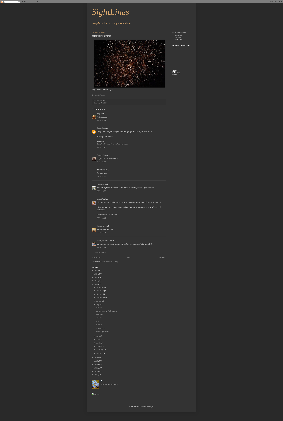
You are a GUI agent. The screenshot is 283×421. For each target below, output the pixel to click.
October (100, 294)
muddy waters (101, 328)
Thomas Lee (101, 226)
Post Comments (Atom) (109, 262)
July (98, 304)
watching (99, 314)
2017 (96, 274)
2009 (96, 371)
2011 (96, 364)
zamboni (178, 37)
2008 (96, 375)
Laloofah (100, 199)
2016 (96, 277)
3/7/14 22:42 (101, 147)
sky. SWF (103, 103)
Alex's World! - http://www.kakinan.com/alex (112, 144)
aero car (99, 307)
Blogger (151, 406)
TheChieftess (101, 155)
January (100, 353)
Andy (98, 113)
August (99, 301)
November (100, 291)
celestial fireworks (102, 332)
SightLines (110, 12)
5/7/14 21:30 (101, 247)
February (100, 350)
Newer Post (96, 257)
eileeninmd (100, 184)
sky (99, 103)
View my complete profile (109, 385)
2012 (96, 361)
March (99, 346)
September (100, 298)
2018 (96, 270)
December (100, 287)
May (98, 339)
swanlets (99, 325)
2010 (96, 368)
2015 (96, 281)
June (98, 336)
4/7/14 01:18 (101, 162)
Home (129, 257)
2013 (96, 357)
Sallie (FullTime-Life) (104, 240)
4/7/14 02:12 (101, 176)
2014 (96, 284)
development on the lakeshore (106, 311)
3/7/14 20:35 (101, 120)
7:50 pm (99, 318)
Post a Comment (100, 252)
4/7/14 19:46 (101, 218)
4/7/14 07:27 (101, 191)
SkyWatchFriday (98, 95)
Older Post (161, 257)
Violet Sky (178, 35)
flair (97, 321)
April (98, 343)
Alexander (100, 128)
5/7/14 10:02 (101, 233)
